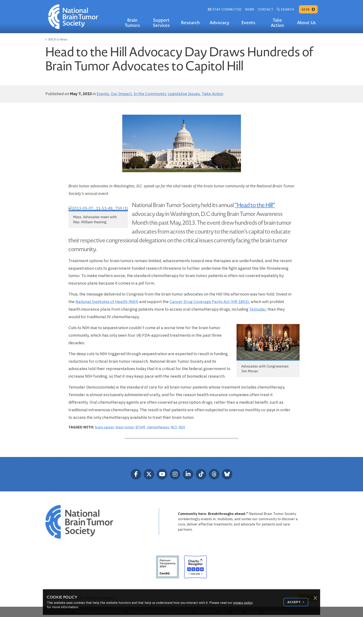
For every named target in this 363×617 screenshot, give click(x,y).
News (249, 9)
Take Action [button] (277, 22)
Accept (294, 602)
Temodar (257, 309)
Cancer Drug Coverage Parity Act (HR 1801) (209, 301)
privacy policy (243, 603)
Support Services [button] (161, 22)
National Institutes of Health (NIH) (106, 301)
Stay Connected (226, 9)
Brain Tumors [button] (132, 22)
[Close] (315, 598)
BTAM (140, 427)
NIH (182, 427)
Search (287, 9)
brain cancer (104, 427)
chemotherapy (158, 427)
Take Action (212, 93)
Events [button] (248, 23)
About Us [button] (306, 23)
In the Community (150, 93)
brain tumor (125, 427)
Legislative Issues (184, 93)
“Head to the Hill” (255, 205)
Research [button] (190, 23)
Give (306, 9)
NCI (174, 427)
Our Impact (121, 93)
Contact (265, 9)
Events (103, 93)
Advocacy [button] (219, 23)
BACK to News (57, 39)
